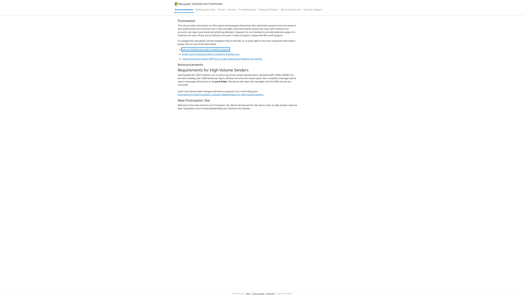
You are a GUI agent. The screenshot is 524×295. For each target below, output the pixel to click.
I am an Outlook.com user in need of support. (205, 49)
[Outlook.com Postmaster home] (182, 4)
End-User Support (313, 9)
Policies (221, 9)
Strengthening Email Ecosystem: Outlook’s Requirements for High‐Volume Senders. (221, 94)
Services (232, 9)
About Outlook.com (291, 9)
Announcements (184, 9)
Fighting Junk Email (205, 9)
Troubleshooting (247, 9)
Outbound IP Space (268, 9)
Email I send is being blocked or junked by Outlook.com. (211, 54)
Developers (271, 294)
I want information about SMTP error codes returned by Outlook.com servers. (222, 58)
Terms (248, 294)
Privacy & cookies (258, 294)
